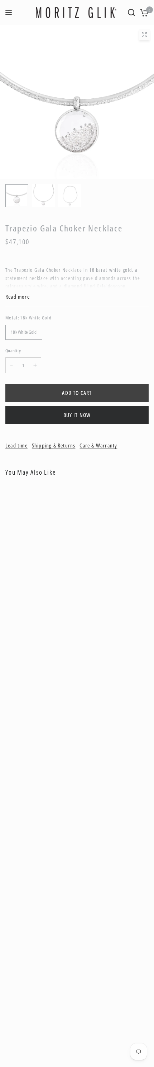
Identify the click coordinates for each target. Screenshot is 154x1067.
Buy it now (77, 415)
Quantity (13, 350)
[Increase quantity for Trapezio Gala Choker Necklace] (35, 365)
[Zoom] (144, 34)
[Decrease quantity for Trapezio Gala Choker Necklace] (11, 365)
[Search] (131, 12)
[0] (143, 12)
